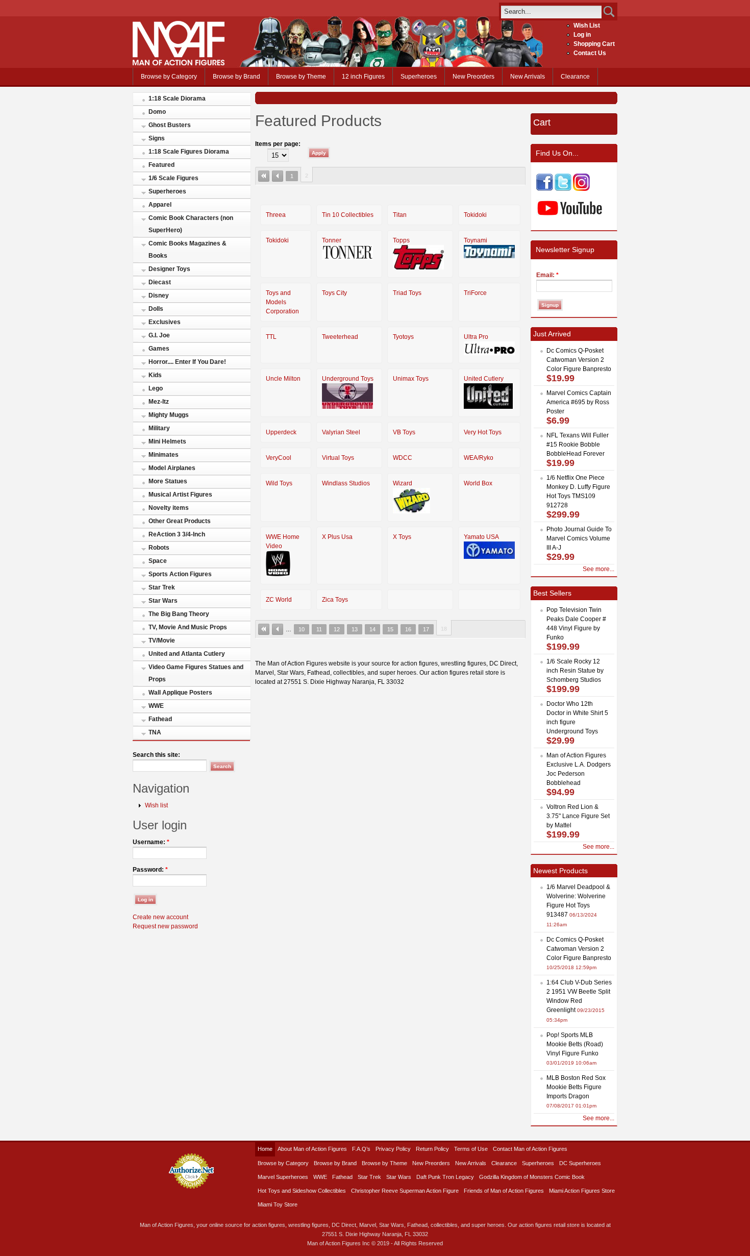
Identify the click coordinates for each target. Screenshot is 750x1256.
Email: (547, 275)
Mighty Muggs (168, 414)
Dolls (155, 308)
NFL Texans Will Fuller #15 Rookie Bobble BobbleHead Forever (577, 444)
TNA (154, 732)
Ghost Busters (169, 125)
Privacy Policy (393, 1149)
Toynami (475, 240)
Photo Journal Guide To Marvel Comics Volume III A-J (579, 538)
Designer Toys (169, 269)
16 (408, 629)
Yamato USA (481, 536)
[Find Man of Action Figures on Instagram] (581, 188)
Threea (276, 214)
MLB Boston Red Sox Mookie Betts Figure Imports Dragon (576, 1087)
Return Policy (432, 1149)
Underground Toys (347, 378)
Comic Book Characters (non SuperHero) (190, 224)
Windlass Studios (346, 483)
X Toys (402, 536)
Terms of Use (471, 1149)
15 (390, 629)
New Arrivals (527, 76)
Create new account (160, 917)
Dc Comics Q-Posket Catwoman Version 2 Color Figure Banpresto (578, 360)
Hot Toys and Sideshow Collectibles (302, 1191)
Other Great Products (179, 521)
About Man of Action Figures (312, 1149)
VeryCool (278, 457)
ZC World (279, 599)
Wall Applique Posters (180, 692)
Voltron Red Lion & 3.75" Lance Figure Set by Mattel (578, 816)
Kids (155, 375)
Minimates (163, 454)
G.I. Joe (159, 335)
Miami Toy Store (277, 1204)
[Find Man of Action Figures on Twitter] (563, 188)
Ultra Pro (476, 336)
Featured (161, 164)
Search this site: (156, 754)
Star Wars (163, 600)
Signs (156, 138)
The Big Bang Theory (178, 614)
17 (426, 629)
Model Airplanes (171, 468)
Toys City (334, 293)
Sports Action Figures (180, 574)
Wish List (586, 25)
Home (265, 1149)
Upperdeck (281, 432)
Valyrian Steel (341, 432)
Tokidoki (475, 214)
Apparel (159, 204)
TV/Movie (161, 640)
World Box (478, 483)
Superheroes (419, 76)
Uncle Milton (283, 378)
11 (319, 629)
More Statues (167, 481)
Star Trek (161, 587)
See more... (598, 569)
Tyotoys (403, 336)
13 (355, 629)
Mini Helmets (167, 441)
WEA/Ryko (478, 457)
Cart (542, 122)
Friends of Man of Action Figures (504, 1191)
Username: (151, 842)
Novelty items (168, 507)
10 (301, 629)
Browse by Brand (236, 76)
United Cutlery (484, 378)
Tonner (331, 240)
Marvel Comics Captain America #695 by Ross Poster (578, 402)
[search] (551, 11)
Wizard (402, 483)
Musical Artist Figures (180, 494)
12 (337, 629)
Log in (582, 34)
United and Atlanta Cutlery (186, 653)
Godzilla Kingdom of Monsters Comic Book (532, 1177)
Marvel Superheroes (283, 1177)
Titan (400, 214)
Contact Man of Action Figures (530, 1149)
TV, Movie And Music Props (187, 627)
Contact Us (589, 53)
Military (159, 428)
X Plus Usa (337, 536)
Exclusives (164, 322)
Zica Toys (335, 599)
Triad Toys (407, 293)
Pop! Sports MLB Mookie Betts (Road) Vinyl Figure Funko (574, 1044)
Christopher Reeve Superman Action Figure (405, 1191)
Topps (401, 240)
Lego (155, 388)
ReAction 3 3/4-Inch (176, 534)
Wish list (156, 805)
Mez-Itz (158, 401)
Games (158, 348)
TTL (271, 336)
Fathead (160, 719)
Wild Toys (279, 483)
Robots (158, 547)
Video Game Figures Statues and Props (195, 673)
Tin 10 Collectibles (347, 214)
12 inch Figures (363, 76)
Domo (157, 111)
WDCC (402, 457)
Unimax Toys (411, 378)
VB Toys (404, 432)
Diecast (159, 282)
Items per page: (278, 143)
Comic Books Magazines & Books (187, 249)
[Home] (178, 63)
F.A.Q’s (361, 1149)
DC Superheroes (580, 1163)
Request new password (165, 926)
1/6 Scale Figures (173, 178)
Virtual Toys (338, 457)
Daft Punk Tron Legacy (445, 1177)
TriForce (475, 293)
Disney (158, 295)
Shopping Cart (594, 43)
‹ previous (277, 176)
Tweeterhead (340, 336)
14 (372, 629)
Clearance (575, 76)
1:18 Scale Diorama (177, 98)
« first (263, 176)
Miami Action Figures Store (582, 1191)
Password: (150, 869)
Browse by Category (169, 76)
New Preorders (473, 76)
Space (157, 560)
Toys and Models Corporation (282, 302)
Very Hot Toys (483, 432)
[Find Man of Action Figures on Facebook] (544, 188)
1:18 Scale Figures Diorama (188, 151)
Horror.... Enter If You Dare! (187, 361)
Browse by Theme (301, 76)
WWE (156, 705)
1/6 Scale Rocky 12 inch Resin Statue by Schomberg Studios (575, 670)
